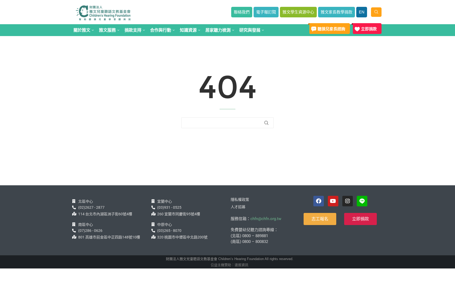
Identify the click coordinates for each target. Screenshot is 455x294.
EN (361, 12)
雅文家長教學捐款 (336, 12)
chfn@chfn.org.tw (265, 218)
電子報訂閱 (266, 12)
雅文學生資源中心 (298, 12)
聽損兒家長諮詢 (331, 29)
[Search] (376, 12)
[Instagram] (347, 201)
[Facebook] (318, 201)
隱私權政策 (240, 199)
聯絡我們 (242, 12)
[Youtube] (333, 201)
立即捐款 (369, 29)
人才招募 (238, 207)
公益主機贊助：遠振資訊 (229, 265)
